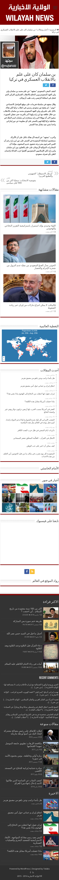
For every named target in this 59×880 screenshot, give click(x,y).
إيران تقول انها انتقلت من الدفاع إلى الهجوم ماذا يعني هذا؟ (25, 826)
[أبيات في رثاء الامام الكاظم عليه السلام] (50, 668)
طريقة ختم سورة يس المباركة (27, 621)
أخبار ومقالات (42, 30)
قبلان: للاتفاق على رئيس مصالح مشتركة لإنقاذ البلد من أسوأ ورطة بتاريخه (23, 732)
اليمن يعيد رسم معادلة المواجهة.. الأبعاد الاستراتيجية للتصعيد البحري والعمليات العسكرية (23, 840)
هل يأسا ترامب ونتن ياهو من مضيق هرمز (22, 800)
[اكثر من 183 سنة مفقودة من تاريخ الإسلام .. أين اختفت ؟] (50, 612)
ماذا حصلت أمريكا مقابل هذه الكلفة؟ (24, 851)
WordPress (25, 869)
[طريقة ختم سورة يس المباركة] (50, 625)
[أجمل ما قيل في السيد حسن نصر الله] (50, 637)
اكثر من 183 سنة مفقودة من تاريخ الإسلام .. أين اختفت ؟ (26, 610)
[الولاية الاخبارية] (29, 7)
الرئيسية (53, 30)
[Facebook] (26, 571)
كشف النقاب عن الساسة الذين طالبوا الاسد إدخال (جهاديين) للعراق (24, 782)
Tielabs (46, 869)
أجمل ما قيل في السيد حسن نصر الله (24, 633)
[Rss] (32, 571)
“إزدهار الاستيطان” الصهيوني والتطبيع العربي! (40, 173)
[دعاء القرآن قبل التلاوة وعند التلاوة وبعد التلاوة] (50, 652)
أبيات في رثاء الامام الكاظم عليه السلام (23, 664)
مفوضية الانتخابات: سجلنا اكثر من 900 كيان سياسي (21, 180)
